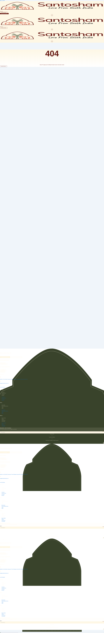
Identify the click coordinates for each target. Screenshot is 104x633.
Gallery (3, 424)
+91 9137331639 (2, 387)
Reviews (3, 395)
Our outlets (3, 421)
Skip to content (2, 0)
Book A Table (4, 422)
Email (1, 430)
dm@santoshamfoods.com (4, 383)
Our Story (3, 396)
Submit (103, 431)
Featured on (3, 420)
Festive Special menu (5, 406)
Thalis (2, 412)
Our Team (3, 399)
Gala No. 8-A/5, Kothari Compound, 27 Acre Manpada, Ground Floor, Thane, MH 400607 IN (14, 379)
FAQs (2, 408)
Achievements (4, 393)
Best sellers (3, 409)
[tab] (5, 357)
